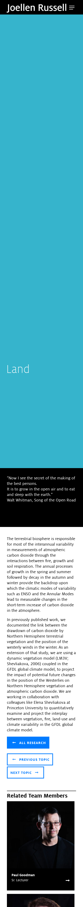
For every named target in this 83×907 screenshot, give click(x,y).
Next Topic (21, 773)
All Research (32, 743)
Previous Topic (34, 759)
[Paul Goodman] (40, 835)
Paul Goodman (23, 875)
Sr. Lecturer (20, 880)
